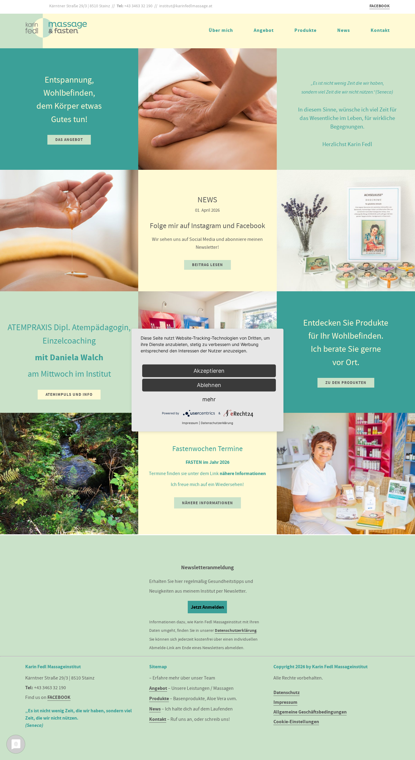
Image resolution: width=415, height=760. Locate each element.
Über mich (221, 30)
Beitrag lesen (207, 264)
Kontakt (380, 30)
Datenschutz (286, 692)
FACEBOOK (379, 6)
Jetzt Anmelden (207, 607)
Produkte (305, 30)
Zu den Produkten (345, 382)
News (343, 30)
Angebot (264, 30)
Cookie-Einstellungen (296, 721)
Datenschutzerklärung (235, 630)
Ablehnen (209, 385)
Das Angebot (69, 139)
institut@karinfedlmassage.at (185, 6)
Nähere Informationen (207, 502)
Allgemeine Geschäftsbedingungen (310, 712)
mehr (209, 399)
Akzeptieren (209, 371)
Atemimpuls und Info (69, 394)
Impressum (285, 702)
